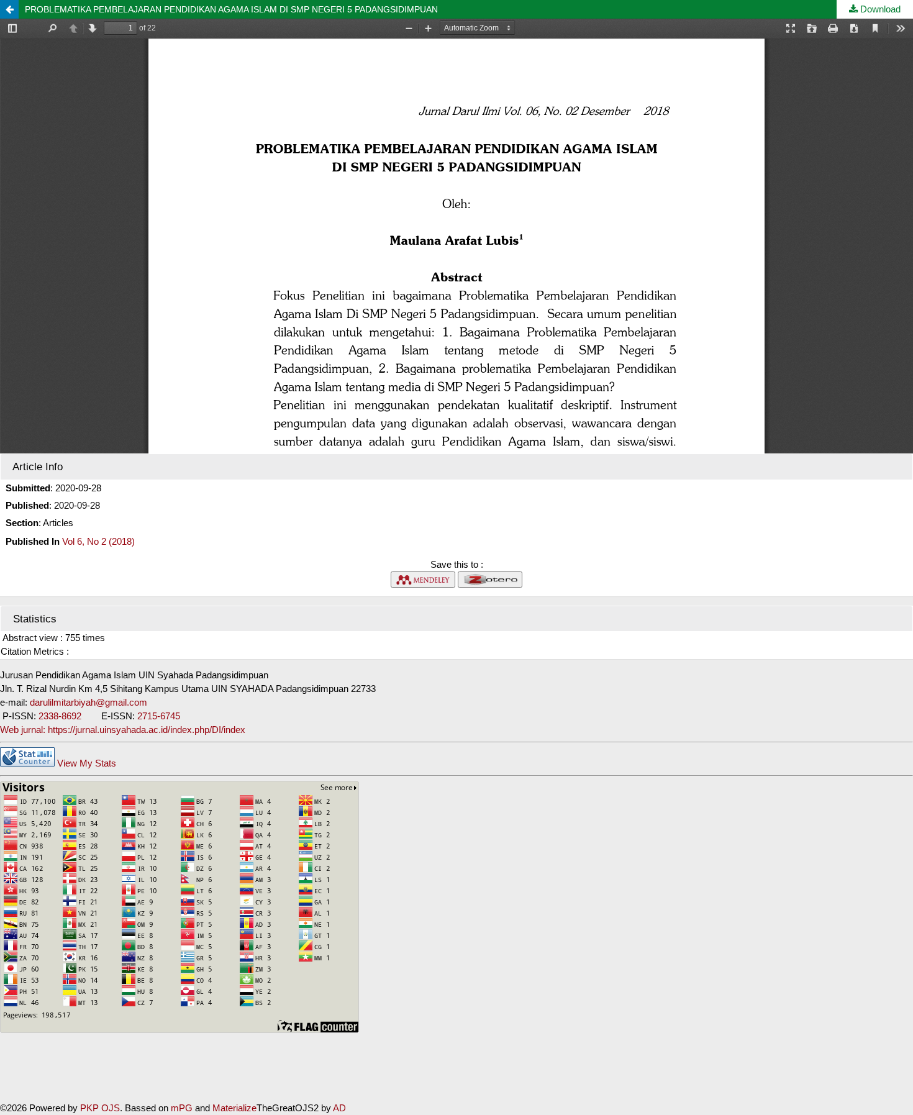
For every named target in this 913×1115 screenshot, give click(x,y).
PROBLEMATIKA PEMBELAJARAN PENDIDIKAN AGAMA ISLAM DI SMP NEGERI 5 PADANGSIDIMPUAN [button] (231, 9)
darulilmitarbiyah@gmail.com (88, 702)
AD (339, 1108)
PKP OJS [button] (100, 1108)
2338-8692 (61, 716)
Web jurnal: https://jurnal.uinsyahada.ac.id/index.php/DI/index (122, 729)
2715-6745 (158, 716)
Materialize (234, 1108)
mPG (182, 1108)
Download (879, 9)
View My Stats (86, 763)
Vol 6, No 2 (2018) (98, 541)
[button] (9, 9)
